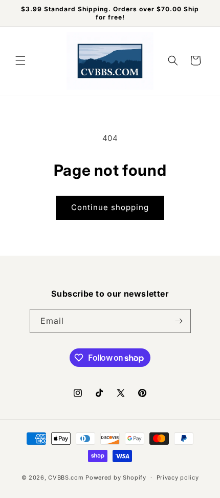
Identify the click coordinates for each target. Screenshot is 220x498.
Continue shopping (110, 207)
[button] (20, 60)
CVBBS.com (65, 477)
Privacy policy (178, 477)
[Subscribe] (179, 321)
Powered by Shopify (115, 477)
